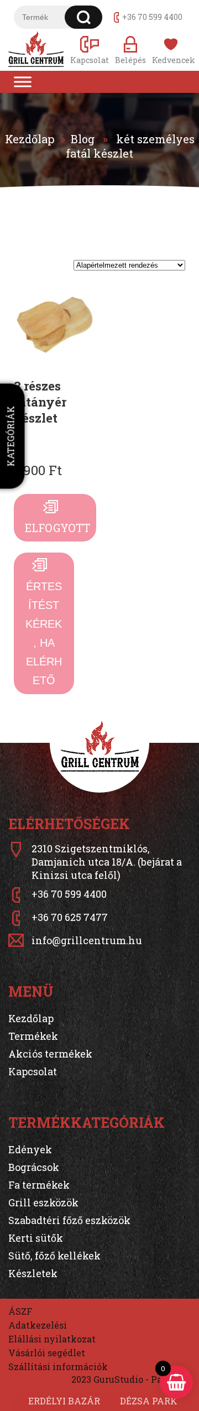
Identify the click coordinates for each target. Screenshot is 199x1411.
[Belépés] (130, 49)
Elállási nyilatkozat (52, 1339)
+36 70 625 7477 (70, 917)
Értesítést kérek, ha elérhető (43, 633)
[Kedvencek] (171, 49)
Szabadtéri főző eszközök (69, 1220)
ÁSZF (20, 1311)
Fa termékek (39, 1184)
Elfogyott (57, 527)
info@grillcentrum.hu (87, 940)
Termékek (33, 1036)
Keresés (84, 17)
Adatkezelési (37, 1325)
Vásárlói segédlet (46, 1352)
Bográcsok (33, 1167)
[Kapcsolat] (89, 49)
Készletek (32, 1273)
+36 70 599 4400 (152, 17)
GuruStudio (118, 1379)
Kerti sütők (35, 1238)
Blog (83, 139)
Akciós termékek (50, 1053)
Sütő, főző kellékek (54, 1255)
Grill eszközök (43, 1202)
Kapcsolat (32, 1071)
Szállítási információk (58, 1366)
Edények (30, 1149)
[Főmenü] (23, 82)
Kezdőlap (30, 139)
